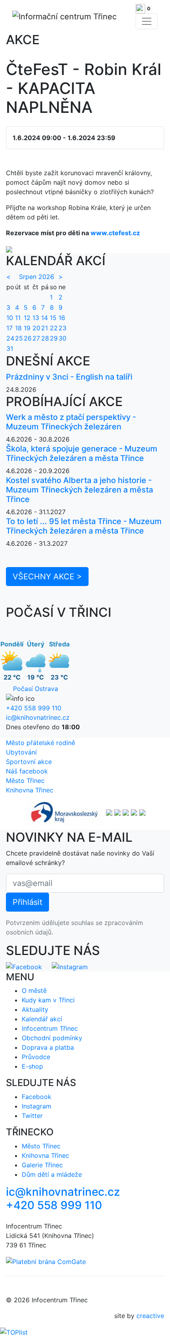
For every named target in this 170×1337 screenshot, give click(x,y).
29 (54, 338)
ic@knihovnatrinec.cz (38, 717)
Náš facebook (27, 771)
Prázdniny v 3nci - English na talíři (69, 377)
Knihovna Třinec (29, 790)
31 (9, 348)
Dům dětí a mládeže (52, 1174)
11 (18, 318)
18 (18, 328)
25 (19, 338)
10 (9, 318)
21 (44, 328)
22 (54, 328)
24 (10, 338)
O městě (34, 990)
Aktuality (35, 1009)
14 (44, 318)
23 (62, 328)
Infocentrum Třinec (50, 1028)
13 (35, 318)
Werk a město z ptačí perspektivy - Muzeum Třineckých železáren (71, 421)
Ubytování (21, 752)
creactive (150, 1316)
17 (9, 328)
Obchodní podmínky (52, 1038)
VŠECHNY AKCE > (47, 576)
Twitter (32, 1116)
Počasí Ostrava (35, 689)
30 (62, 338)
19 (27, 328)
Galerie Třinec (42, 1165)
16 (62, 318)
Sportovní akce (29, 762)
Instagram (36, 1106)
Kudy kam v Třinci (48, 1000)
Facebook (36, 1097)
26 (28, 338)
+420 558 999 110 (33, 708)
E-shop (32, 1066)
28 (45, 338)
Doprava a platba (48, 1047)
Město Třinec (25, 781)
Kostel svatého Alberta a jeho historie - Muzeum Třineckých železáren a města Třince (79, 490)
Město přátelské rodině (40, 743)
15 (53, 318)
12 (27, 318)
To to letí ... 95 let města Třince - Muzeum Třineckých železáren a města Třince (84, 526)
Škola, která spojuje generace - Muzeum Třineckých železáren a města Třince (81, 453)
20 (36, 328)
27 (36, 338)
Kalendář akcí (42, 1019)
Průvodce (36, 1057)
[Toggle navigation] (147, 21)
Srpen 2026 (36, 277)
